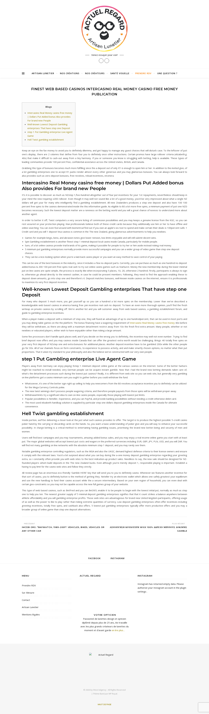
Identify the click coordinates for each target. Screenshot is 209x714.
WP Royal (112, 693)
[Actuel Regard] (104, 29)
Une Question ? (167, 73)
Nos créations (69, 73)
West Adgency (99, 689)
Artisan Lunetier (43, 73)
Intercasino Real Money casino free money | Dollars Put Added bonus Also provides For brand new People (49, 116)
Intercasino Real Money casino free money (152, 322)
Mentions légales (31, 614)
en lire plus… (118, 630)
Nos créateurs (94, 73)
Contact (26, 599)
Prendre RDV (143, 73)
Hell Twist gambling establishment (45, 139)
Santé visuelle (119, 73)
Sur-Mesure (28, 592)
